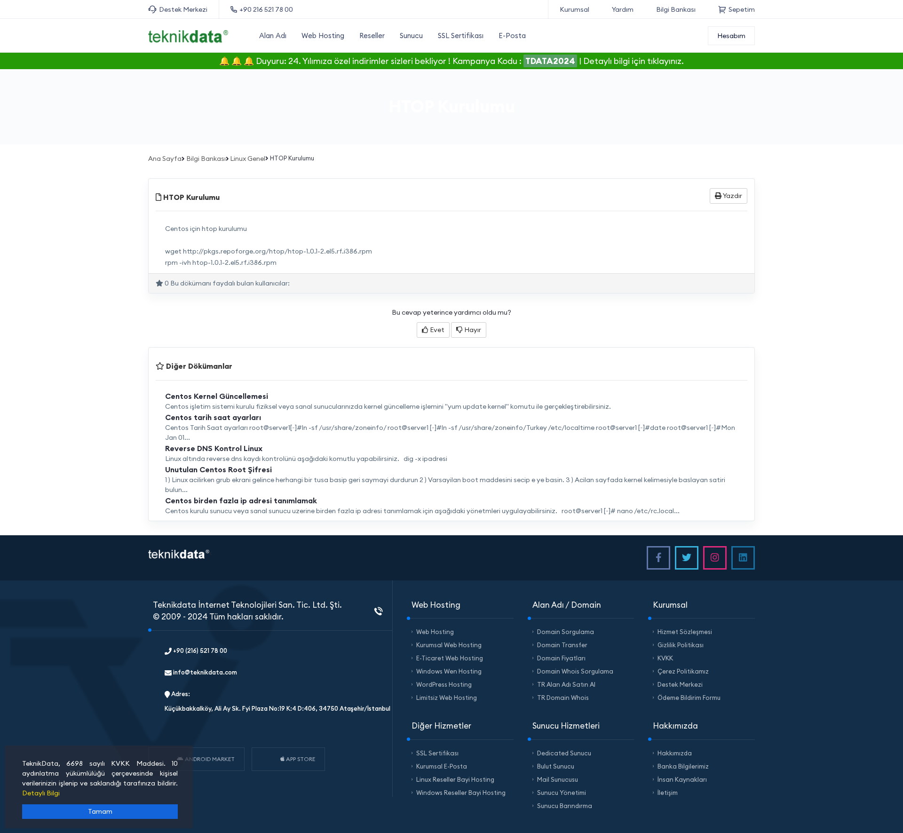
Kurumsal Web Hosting (449, 645)
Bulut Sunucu (555, 766)
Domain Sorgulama (565, 631)
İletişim (667, 792)
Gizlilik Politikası (680, 645)
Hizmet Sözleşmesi (684, 631)
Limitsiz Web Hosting (446, 697)
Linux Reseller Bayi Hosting (455, 779)
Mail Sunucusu (557, 779)
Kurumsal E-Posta (441, 766)
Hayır (472, 329)
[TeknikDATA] (188, 35)
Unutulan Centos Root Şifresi (218, 469)
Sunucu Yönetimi (561, 792)
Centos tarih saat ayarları (213, 417)
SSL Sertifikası (460, 35)
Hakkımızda (674, 753)
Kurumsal (574, 9)
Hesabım (731, 36)
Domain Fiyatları (561, 658)
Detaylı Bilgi (41, 793)
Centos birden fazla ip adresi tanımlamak (241, 500)
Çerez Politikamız (683, 671)
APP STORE (300, 758)
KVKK (665, 658)
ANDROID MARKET (209, 758)
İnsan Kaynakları (682, 779)
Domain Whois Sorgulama (575, 671)
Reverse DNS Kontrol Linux (213, 448)
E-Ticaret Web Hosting (449, 658)
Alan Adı (272, 35)
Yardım (623, 9)
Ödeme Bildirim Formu (689, 697)
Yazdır (731, 195)
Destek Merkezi (183, 9)
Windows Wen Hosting (449, 671)
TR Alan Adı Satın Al (566, 684)
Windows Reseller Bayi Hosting (461, 792)
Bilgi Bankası (676, 9)
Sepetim (742, 9)
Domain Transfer (562, 645)
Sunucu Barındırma (564, 805)
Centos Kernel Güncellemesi (216, 396)
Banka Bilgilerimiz (683, 766)
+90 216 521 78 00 (266, 9)
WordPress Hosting (444, 684)
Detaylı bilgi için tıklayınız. (633, 61)
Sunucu (411, 35)
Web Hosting (322, 35)
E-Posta (512, 35)
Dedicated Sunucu (564, 753)
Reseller (372, 35)
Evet (436, 329)
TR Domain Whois (563, 697)
